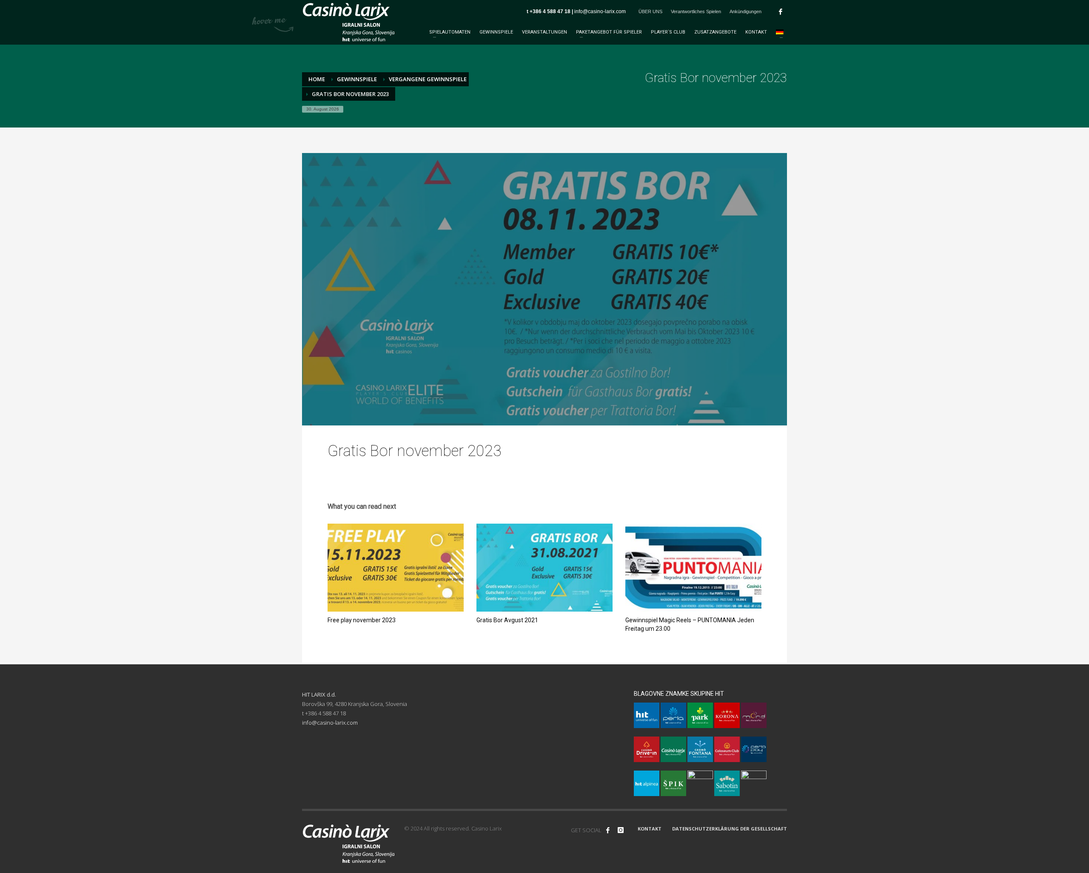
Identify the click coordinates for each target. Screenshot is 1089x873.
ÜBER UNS (650, 11)
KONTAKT (649, 828)
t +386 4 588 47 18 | (550, 11)
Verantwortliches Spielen (696, 11)
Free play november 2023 (362, 620)
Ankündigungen (745, 11)
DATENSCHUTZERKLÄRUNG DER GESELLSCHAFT (729, 828)
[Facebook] (780, 11)
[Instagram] (620, 830)
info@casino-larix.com (600, 11)
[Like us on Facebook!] (608, 830)
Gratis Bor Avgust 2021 (507, 620)
